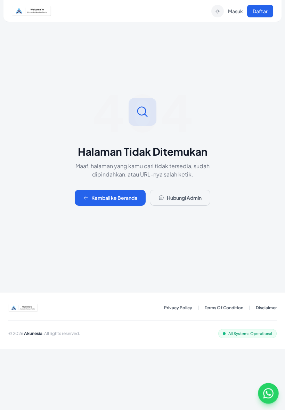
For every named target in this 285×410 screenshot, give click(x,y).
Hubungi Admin (184, 198)
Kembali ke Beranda (114, 198)
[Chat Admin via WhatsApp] (268, 393)
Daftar (260, 11)
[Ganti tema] (217, 11)
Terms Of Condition (224, 307)
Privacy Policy (178, 307)
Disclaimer (266, 307)
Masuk (235, 11)
